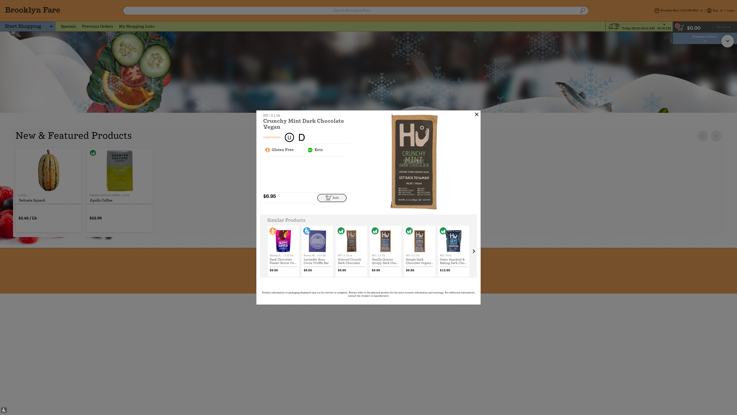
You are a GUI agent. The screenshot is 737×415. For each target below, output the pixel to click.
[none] (283, 251)
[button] (4, 410)
